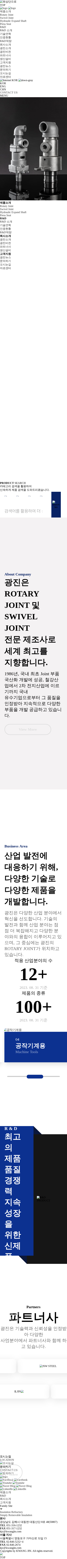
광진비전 (5, 51)
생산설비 (5, 58)
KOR (3, 83)
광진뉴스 (5, 66)
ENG (3, 86)
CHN (3, 89)
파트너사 (5, 55)
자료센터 (5, 76)
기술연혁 (5, 33)
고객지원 (5, 62)
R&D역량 (6, 41)
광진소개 (5, 48)
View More (28, 729)
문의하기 (5, 69)
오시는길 (5, 73)
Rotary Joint (6, 14)
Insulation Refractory (11, 1512)
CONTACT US (9, 92)
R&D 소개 (6, 30)
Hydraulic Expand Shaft (13, 20)
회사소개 (5, 44)
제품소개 (5, 11)
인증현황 (5, 37)
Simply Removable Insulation (16, 1515)
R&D (3, 27)
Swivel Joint (6, 17)
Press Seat (5, 24)
